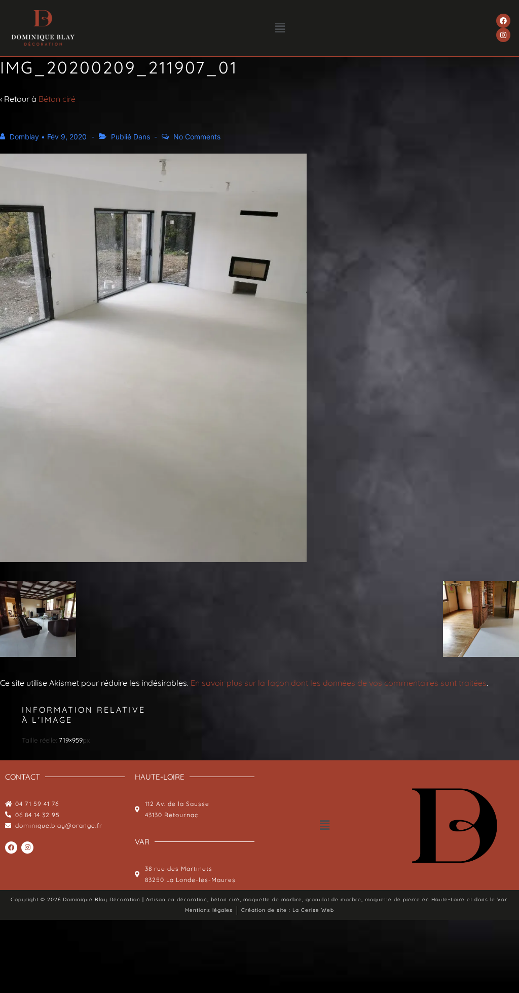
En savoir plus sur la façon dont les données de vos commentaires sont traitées (339, 683)
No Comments (196, 136)
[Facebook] (503, 21)
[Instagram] (503, 35)
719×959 (71, 740)
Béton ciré (57, 99)
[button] (280, 27)
